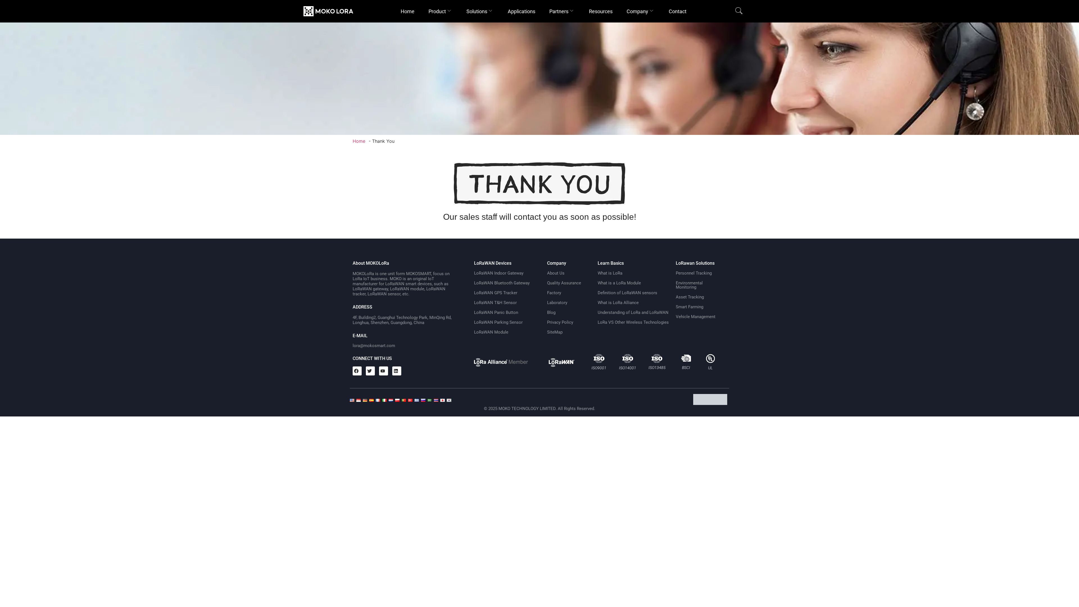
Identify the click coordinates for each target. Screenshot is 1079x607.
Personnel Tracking (694, 273)
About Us (556, 273)
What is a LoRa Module (619, 283)
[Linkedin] (396, 370)
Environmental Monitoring (689, 285)
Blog (551, 312)
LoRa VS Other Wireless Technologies (633, 322)
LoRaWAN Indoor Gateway (498, 273)
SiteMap (555, 332)
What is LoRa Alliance (618, 302)
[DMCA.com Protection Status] (711, 403)
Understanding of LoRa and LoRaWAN (633, 312)
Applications (521, 11)
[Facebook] (357, 370)
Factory (554, 292)
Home (407, 11)
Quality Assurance (564, 283)
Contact (677, 11)
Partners (558, 11)
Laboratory (557, 302)
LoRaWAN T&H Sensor (495, 302)
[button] (738, 11)
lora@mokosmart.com (374, 345)
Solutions (476, 11)
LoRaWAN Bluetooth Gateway (502, 283)
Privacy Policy (560, 322)
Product (437, 11)
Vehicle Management (695, 316)
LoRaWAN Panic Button (496, 312)
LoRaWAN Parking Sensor (498, 322)
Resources (601, 11)
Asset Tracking (690, 297)
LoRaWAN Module (491, 332)
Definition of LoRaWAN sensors (627, 292)
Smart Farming (689, 306)
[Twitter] (370, 370)
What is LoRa (610, 273)
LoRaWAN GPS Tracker (495, 292)
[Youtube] (383, 370)
